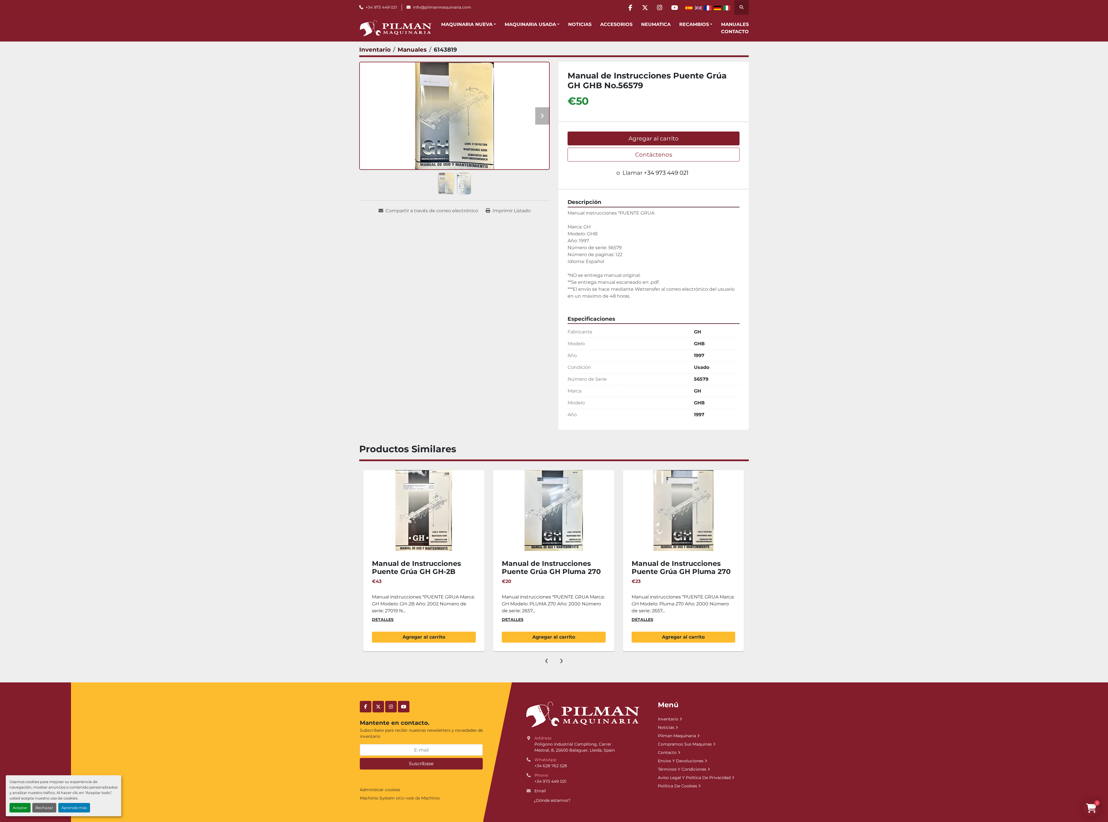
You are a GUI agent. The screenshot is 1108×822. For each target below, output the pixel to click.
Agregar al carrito (653, 138)
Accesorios (616, 24)
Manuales (735, 24)
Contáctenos (653, 154)
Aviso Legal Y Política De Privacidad (694, 777)
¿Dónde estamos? (552, 800)
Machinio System (377, 798)
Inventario (668, 719)
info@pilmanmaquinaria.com (442, 7)
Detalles (383, 619)
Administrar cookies (380, 789)
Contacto (735, 31)
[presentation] (546, 660)
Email (540, 790)
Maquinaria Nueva (467, 24)
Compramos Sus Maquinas (685, 744)
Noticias (580, 24)
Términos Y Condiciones (682, 769)
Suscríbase (421, 763)
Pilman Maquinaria (677, 735)
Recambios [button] (694, 24)
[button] (468, 24)
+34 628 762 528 (550, 765)
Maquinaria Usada (530, 24)
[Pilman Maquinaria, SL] (582, 714)
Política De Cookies (677, 786)
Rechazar (44, 808)
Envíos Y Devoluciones (680, 760)
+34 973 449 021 (381, 7)
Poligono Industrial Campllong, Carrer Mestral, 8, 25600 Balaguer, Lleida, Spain (574, 747)
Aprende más (74, 808)
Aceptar (20, 808)
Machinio (430, 798)
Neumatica (656, 24)
